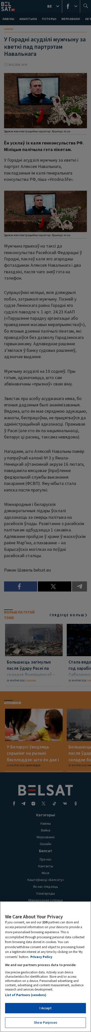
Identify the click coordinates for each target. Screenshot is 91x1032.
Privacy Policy (41, 957)
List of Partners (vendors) (25, 995)
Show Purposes (45, 1022)
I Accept (45, 1008)
